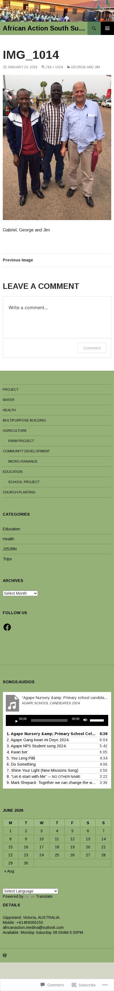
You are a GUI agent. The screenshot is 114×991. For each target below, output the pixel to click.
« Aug (9, 871)
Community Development (26, 451)
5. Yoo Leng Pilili (21, 758)
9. (51, 782)
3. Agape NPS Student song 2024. (37, 746)
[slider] (97, 720)
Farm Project (21, 441)
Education (12, 472)
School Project (24, 482)
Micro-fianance (23, 461)
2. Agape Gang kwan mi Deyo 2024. (38, 740)
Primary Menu (107, 28)
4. (17, 752)
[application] (57, 720)
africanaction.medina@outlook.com (33, 927)
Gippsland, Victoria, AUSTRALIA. (31, 917)
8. (44, 776)
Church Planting (19, 492)
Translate (44, 896)
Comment (92, 348)
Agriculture (15, 431)
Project (11, 390)
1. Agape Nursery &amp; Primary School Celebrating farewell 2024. (51, 734)
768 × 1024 (54, 67)
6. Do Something (21, 764)
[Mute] (87, 720)
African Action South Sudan (45, 28)
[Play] (14, 720)
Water (8, 400)
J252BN (10, 549)
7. (42, 770)
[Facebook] (7, 627)
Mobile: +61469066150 (23, 922)
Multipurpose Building (24, 420)
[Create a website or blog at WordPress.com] (5, 956)
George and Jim (85, 67)
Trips (7, 559)
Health (9, 410)
